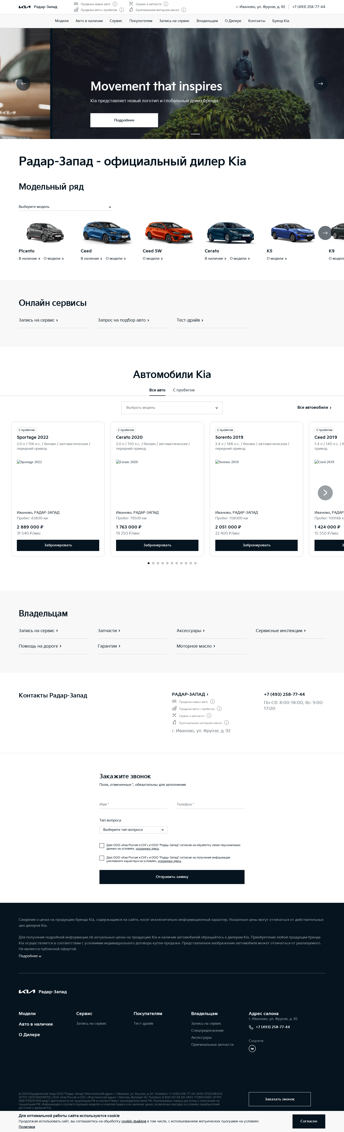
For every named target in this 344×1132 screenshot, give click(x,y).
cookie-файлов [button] (133, 1121)
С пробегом (184, 390)
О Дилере (233, 21)
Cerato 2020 (129, 437)
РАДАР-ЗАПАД (188, 694)
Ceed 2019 (326, 437)
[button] (23, 84)
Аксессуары (201, 1037)
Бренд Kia (280, 21)
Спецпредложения (207, 1030)
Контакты (256, 21)
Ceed (86, 251)
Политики (27, 1127)
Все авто (157, 390)
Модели (62, 21)
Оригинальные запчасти (212, 1044)
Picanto (26, 251)
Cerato (212, 251)
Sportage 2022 (32, 437)
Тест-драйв (143, 1023)
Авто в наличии (89, 21)
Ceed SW (152, 251)
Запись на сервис (174, 21)
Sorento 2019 (229, 437)
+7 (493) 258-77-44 (308, 7)
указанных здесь (147, 849)
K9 (332, 251)
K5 (269, 251)
